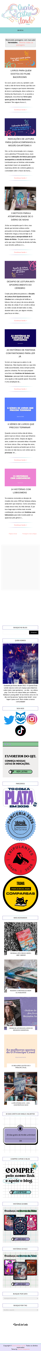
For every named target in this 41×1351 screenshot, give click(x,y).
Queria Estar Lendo (19, 1346)
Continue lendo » (20, 110)
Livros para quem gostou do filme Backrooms (21, 73)
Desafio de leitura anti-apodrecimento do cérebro (21, 284)
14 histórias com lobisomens (21, 491)
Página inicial (13, 534)
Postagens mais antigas (29, 534)
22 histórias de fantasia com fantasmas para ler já (20, 353)
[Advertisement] (20, 567)
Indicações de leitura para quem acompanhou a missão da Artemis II (20, 142)
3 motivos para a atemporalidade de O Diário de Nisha (20, 216)
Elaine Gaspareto (24, 1349)
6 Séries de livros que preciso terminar (21, 426)
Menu (21, 30)
